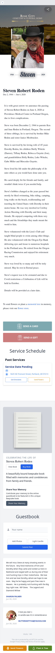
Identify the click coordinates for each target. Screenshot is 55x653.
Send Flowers (39, 380)
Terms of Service (34, 641)
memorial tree (34, 304)
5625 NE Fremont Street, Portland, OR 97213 (29, 374)
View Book (12, 467)
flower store (23, 308)
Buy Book (27, 467)
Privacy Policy (20, 641)
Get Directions (16, 380)
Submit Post (27, 547)
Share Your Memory (16, 503)
